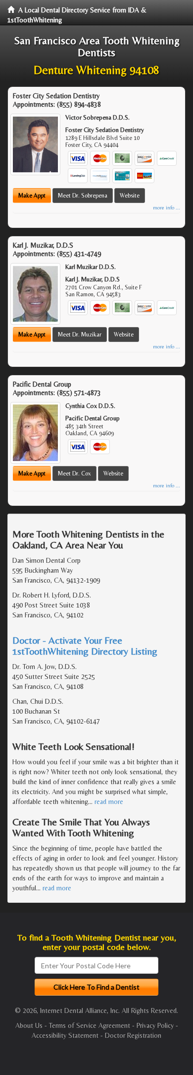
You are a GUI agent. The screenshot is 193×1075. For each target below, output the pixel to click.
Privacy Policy (155, 1025)
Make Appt (32, 195)
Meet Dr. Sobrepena (82, 195)
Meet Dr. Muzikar (79, 334)
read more (109, 802)
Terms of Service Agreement (89, 1025)
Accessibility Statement (65, 1035)
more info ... (166, 207)
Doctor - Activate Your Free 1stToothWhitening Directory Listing (84, 645)
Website (130, 195)
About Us (29, 1025)
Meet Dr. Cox (74, 473)
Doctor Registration (133, 1035)
